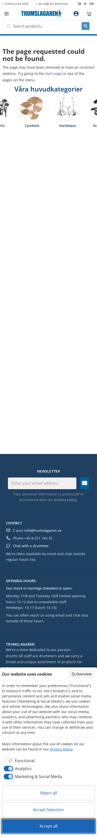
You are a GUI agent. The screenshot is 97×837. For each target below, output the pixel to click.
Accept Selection (48, 809)
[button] (6, 13)
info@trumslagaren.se (42, 530)
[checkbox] (18, 761)
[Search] (86, 26)
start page (53, 73)
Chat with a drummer (31, 545)
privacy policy (65, 499)
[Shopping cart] (88, 14)
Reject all (48, 793)
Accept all (48, 826)
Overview (84, 674)
